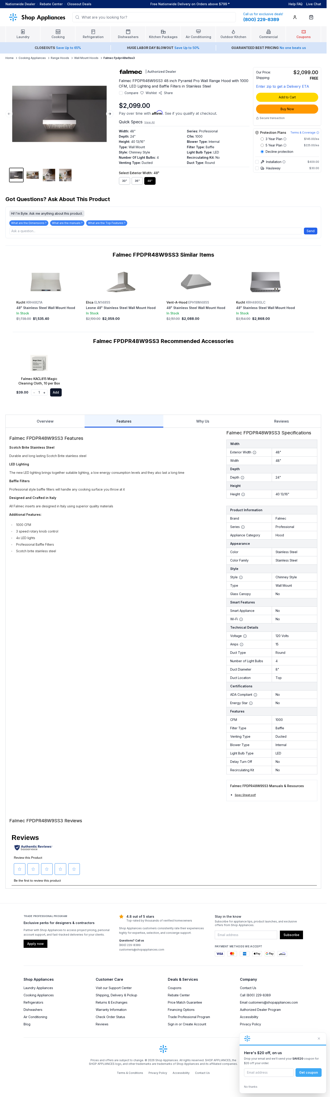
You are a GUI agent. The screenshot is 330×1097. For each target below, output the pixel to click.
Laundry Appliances (38, 988)
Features (124, 421)
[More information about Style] (241, 577)
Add (56, 392)
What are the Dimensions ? (28, 223)
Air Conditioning (35, 1017)
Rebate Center (51, 4)
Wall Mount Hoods (86, 58)
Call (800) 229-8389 (255, 995)
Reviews (281, 421)
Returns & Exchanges (111, 1002)
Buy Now (287, 109)
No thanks (250, 1086)
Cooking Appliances (32, 58)
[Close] (319, 1038)
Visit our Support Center (114, 988)
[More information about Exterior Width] (254, 452)
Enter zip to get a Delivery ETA (282, 86)
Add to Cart (287, 97)
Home (9, 58)
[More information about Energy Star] (251, 703)
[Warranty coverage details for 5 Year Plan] (284, 145)
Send (311, 231)
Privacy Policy (250, 1024)
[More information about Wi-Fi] (241, 619)
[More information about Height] (243, 494)
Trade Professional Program (189, 1017)
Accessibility (249, 1017)
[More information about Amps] (241, 644)
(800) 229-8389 (130, 945)
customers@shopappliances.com (141, 949)
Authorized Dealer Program (260, 1010)
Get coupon (308, 1072)
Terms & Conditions (130, 1073)
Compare (131, 93)
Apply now (35, 944)
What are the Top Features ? (106, 223)
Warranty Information (111, 1010)
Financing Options (181, 1010)
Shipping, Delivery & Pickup (116, 995)
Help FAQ (295, 4)
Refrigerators (33, 1002)
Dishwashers (33, 1010)
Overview (45, 421)
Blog (27, 1024)
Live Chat (313, 4)
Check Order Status (110, 1017)
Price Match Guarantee (185, 1002)
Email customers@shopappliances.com (269, 1002)
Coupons (174, 988)
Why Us (202, 421)
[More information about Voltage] (245, 636)
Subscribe (291, 935)
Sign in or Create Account (187, 1024)
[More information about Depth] (242, 477)
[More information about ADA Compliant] (255, 695)
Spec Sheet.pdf (245, 795)
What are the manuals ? (67, 223)
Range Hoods (60, 58)
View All (149, 122)
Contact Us (248, 988)
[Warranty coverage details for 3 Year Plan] (284, 139)
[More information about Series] (243, 527)
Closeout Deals (79, 4)
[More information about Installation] (284, 161)
